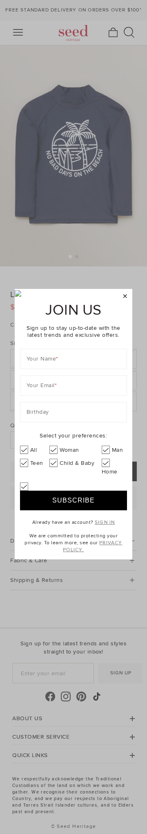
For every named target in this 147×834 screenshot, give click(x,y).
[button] (125, 296)
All (33, 449)
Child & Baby (77, 463)
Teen (36, 463)
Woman (69, 449)
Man (117, 449)
